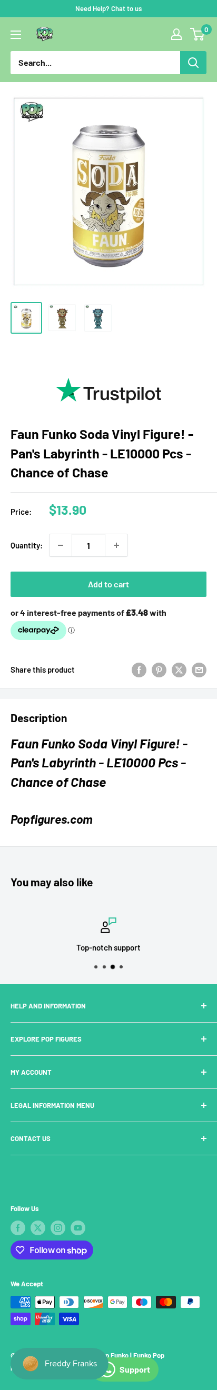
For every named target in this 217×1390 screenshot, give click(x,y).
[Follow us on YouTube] (78, 1228)
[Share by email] (199, 669)
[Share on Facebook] (139, 669)
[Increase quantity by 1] (116, 545)
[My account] (176, 34)
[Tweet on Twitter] (179, 669)
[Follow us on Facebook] (18, 1228)
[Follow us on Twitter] (38, 1228)
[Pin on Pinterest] (159, 669)
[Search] (193, 62)
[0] (197, 34)
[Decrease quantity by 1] (61, 545)
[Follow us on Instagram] (58, 1228)
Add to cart (108, 584)
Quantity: (27, 545)
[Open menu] (16, 35)
